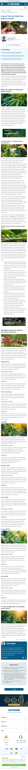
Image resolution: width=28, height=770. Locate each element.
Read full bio (5, 657)
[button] (4, 39)
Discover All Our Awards (14, 704)
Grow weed (8, 10)
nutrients (21, 121)
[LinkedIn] (23, 658)
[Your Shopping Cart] (26, 4)
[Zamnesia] (13, 4)
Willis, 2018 (18, 178)
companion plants (20, 214)
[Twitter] (25, 658)
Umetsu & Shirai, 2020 (14, 165)
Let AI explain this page (14, 45)
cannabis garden (7, 449)
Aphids (5, 279)
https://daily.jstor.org (7, 682)
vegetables (12, 216)
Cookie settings (14, 767)
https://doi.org (15, 668)
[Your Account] (24, 4)
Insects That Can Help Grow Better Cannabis (9, 12)
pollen (2, 405)
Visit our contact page (21, 742)
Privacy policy (23, 756)
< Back (14, 689)
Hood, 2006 (4, 169)
